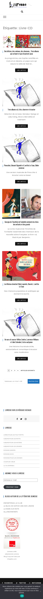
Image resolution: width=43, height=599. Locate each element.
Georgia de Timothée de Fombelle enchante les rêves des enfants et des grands (21, 223)
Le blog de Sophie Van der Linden (19, 506)
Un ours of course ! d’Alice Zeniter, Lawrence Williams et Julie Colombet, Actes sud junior (21, 340)
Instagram (36, 583)
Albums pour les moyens (13, 442)
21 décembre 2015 (32, 333)
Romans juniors (9, 450)
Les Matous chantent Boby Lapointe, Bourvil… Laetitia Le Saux (21, 285)
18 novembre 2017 (32, 103)
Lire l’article (21, 70)
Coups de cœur (9, 462)
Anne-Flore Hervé (13, 45)
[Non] (40, 591)
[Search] (22, 11)
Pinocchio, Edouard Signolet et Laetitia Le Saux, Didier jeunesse (21, 166)
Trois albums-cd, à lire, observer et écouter (21, 109)
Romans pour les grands (13, 458)
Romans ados (9, 454)
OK (22, 596)
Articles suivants (28, 370)
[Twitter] (21, 419)
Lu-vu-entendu (9, 465)
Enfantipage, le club (13, 503)
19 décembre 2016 (32, 159)
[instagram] (26, 419)
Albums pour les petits (12, 438)
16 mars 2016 (34, 278)
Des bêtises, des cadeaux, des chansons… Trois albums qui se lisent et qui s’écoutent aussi (21, 52)
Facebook (8, 583)
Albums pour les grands (13, 446)
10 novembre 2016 (32, 215)
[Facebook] (17, 419)
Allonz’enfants (11, 512)
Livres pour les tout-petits (13, 435)
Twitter (22, 583)
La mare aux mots (11, 509)
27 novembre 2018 (32, 45)
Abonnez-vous (12, 487)
